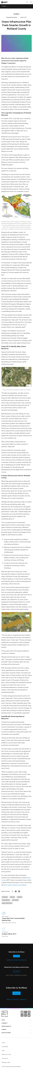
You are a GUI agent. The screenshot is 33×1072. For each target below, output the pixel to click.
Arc (16, 14)
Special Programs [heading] (6, 1033)
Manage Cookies (6, 1062)
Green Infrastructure (11, 17)
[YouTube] (29, 1015)
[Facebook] (22, 1012)
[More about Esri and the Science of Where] (5, 1014)
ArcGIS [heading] (3, 1020)
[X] (25, 1012)
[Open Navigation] (31, 2)
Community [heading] (4, 1023)
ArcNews (4, 6)
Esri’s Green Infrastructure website (15, 885)
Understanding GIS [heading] (6, 1026)
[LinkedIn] (29, 1012)
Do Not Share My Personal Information (11, 1067)
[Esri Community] (22, 1015)
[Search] (27, 2)
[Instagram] (25, 1015)
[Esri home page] (4, 2)
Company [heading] (4, 1029)
